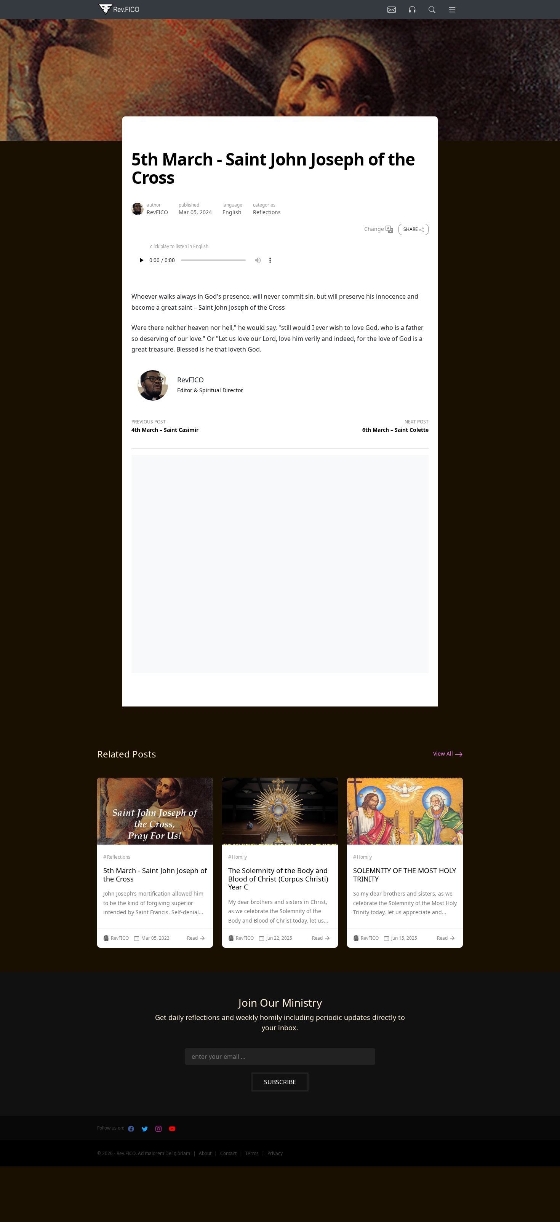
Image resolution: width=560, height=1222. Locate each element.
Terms (252, 1153)
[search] (432, 9)
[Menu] (452, 9)
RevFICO (157, 212)
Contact (228, 1153)
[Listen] (391, 9)
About (205, 1153)
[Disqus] (280, 562)
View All (443, 753)
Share (411, 229)
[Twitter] (145, 1128)
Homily (239, 857)
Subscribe (280, 1082)
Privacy (275, 1153)
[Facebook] (131, 1128)
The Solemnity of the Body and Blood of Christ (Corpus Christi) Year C (278, 878)
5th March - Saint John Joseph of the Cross (155, 874)
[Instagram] (158, 1128)
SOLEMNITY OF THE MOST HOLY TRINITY (404, 874)
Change (375, 228)
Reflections (267, 212)
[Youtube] (172, 1128)
